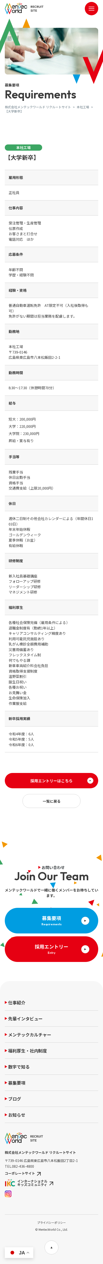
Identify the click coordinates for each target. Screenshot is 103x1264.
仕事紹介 (16, 1003)
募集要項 (16, 1083)
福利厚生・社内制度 (27, 1051)
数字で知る (19, 1067)
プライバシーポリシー (51, 1222)
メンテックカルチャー (29, 1035)
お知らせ (16, 1115)
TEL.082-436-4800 (19, 1166)
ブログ (14, 1099)
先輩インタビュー (25, 1019)
